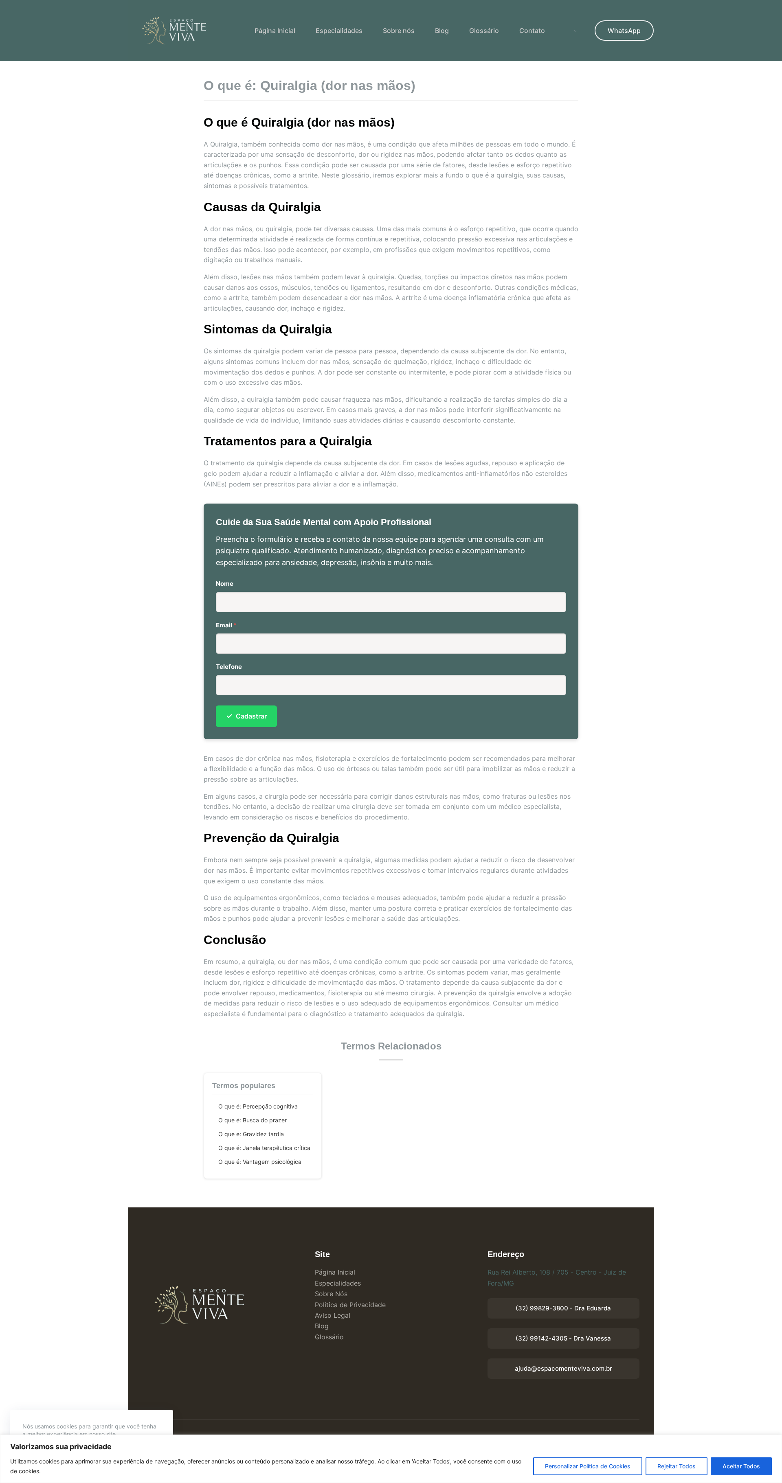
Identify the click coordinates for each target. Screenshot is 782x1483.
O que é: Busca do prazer (252, 1120)
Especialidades (339, 30)
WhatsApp (624, 30)
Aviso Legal (332, 1315)
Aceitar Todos (741, 1466)
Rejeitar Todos (676, 1466)
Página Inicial (275, 30)
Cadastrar (246, 716)
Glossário (484, 30)
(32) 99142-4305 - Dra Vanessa (563, 1338)
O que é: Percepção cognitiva (258, 1106)
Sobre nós (399, 30)
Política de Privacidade (350, 1305)
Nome (224, 583)
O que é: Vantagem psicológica (259, 1161)
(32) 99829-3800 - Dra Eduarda (563, 1308)
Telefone (229, 666)
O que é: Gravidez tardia (251, 1133)
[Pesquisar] (575, 31)
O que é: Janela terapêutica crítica (264, 1147)
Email (226, 625)
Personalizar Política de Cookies (587, 1466)
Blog (442, 30)
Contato (532, 30)
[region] (391, 1459)
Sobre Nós (331, 1294)
